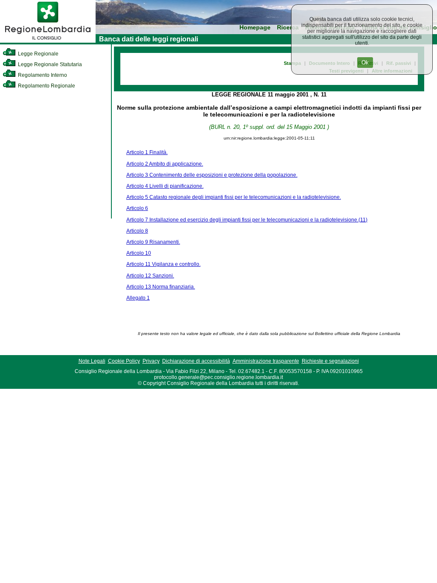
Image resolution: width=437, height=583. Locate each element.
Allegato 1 (138, 298)
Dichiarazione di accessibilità (196, 361)
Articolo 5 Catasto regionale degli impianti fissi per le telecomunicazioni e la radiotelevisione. (233, 197)
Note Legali (92, 361)
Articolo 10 (138, 253)
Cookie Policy (124, 361)
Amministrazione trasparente (266, 361)
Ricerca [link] (288, 27)
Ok (365, 62)
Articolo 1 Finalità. (147, 152)
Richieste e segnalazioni (330, 361)
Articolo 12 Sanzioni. (150, 276)
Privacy (151, 361)
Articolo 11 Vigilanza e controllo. (163, 264)
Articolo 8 (137, 231)
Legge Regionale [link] (37, 54)
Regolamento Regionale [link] (46, 86)
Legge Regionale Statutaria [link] (49, 64)
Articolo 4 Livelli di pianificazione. (165, 186)
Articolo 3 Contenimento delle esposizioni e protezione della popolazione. (211, 175)
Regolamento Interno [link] (42, 75)
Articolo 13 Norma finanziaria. (160, 287)
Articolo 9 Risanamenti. (153, 242)
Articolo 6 (137, 208)
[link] (48, 41)
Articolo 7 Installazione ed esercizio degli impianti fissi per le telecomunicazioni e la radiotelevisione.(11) (246, 220)
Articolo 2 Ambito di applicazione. (164, 164)
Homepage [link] (255, 27)
